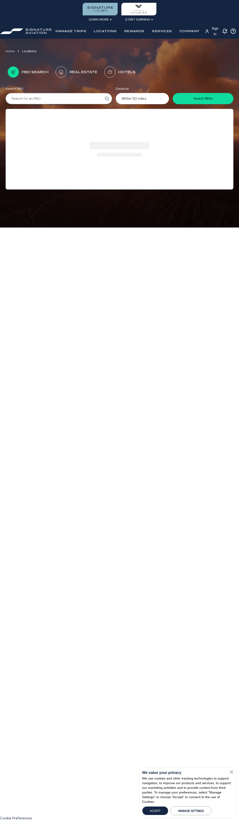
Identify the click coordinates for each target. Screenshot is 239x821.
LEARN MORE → (100, 19)
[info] (233, 31)
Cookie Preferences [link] (16, 818)
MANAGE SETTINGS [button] (191, 811)
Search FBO (14, 89)
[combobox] (142, 98)
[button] (231, 772)
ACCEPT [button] (155, 811)
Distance (122, 89)
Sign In (215, 31)
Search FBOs (203, 98)
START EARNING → (139, 19)
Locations (29, 51)
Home (10, 51)
